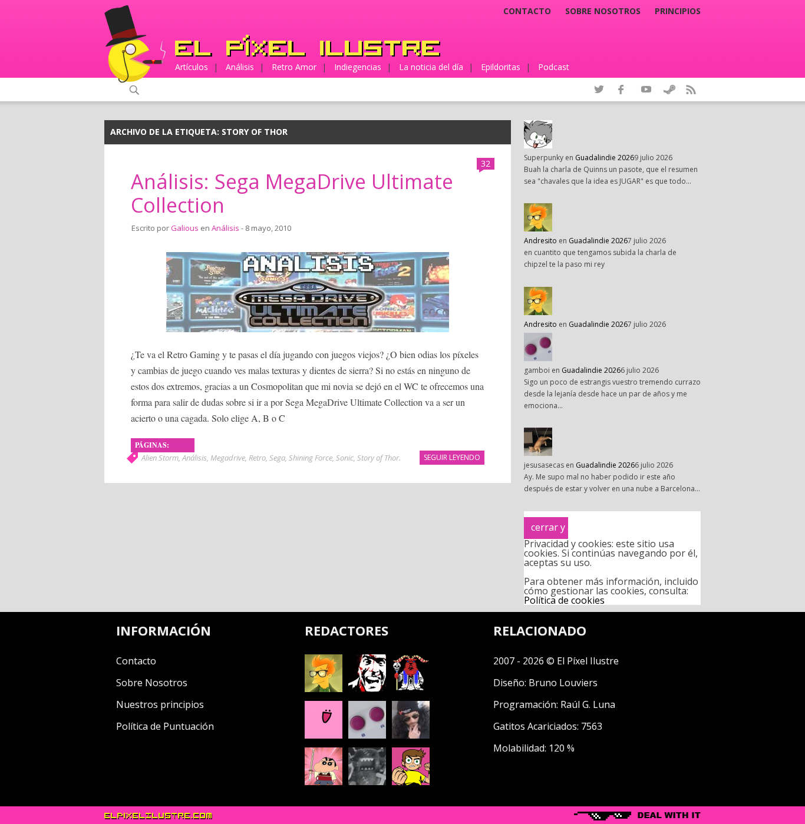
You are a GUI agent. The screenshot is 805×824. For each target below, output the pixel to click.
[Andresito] (323, 688)
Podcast (553, 66)
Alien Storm (160, 457)
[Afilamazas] (323, 781)
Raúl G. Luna (587, 704)
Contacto (527, 11)
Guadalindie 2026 (604, 158)
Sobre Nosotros (151, 682)
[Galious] (411, 688)
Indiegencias (357, 66)
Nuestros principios (160, 704)
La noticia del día (431, 66)
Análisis (240, 66)
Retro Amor (294, 66)
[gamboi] (367, 735)
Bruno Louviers (563, 682)
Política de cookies (564, 600)
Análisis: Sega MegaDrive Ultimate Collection (292, 193)
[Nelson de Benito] (367, 688)
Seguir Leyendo (452, 457)
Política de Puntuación (165, 726)
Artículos (191, 66)
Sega (277, 457)
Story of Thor (378, 457)
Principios (678, 11)
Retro (257, 457)
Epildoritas (500, 66)
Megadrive (227, 457)
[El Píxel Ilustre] (307, 46)
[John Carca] (411, 735)
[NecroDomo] (367, 781)
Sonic (345, 457)
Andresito (540, 241)
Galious (185, 228)
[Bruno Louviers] (323, 735)
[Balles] (411, 781)
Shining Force (310, 457)
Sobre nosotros (603, 11)
